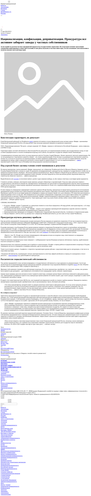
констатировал (13, 255)
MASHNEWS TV (6, 12)
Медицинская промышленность (10, 451)
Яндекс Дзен (4, 343)
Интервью (4, 8)
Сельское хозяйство (7, 472)
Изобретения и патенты (8, 439)
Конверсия (4, 446)
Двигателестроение (7, 388)
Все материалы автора (7, 351)
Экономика (4, 34)
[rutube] (1, 28)
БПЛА (3, 378)
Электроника (5, 493)
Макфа (3, 330)
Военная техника (6, 375)
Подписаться (5, 355)
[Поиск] (1, 406)
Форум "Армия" (6, 485)
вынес (31, 141)
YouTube (3, 345)
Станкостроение (6, 475)
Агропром (4, 422)
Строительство (5, 476)
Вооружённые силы (7, 428)
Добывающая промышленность (10, 438)
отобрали (45, 232)
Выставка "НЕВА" (6, 430)
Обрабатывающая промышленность (11, 456)
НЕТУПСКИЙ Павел (7, 348)
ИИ (2, 389)
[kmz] (9, 402)
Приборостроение (6, 460)
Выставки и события (7, 433)
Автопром (4, 420)
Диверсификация (6, 436)
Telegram (3, 333)
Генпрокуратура (5, 329)
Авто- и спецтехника (7, 376)
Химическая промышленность (10, 486)
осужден (16, 179)
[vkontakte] (1, 23)
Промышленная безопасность (10, 465)
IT (1, 381)
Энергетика (4, 384)
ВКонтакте (4, 341)
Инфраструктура (6, 443)
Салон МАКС (5, 470)
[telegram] (1, 17)
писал (75, 264)
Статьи (3, 10)
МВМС (3, 449)
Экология (3, 489)
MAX (2, 335)
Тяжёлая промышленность (9, 481)
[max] (1, 19)
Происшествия (5, 464)
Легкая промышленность (8, 448)
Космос (3, 380)
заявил (79, 160)
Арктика (3, 423)
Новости (3, 5)
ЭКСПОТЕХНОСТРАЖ (8, 431)
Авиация (3, 373)
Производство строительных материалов (13, 462)
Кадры (3, 444)
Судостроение (5, 372)
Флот (2, 483)
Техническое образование (8, 480)
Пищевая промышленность (9, 457)
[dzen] (1, 26)
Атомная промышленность (9, 425)
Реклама (3, 13)
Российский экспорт (7, 467)
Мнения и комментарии (8, 452)
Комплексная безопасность (9, 468)
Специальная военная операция (10, 473)
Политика (4, 459)
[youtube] (1, 21)
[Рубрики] (1, 15)
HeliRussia (4, 417)
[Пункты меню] (1, 30)
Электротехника (6, 494)
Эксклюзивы (5, 7)
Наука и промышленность (9, 383)
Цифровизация (5, 488)
